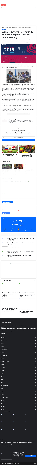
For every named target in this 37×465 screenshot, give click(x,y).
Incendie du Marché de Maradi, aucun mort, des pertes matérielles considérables (9, 310)
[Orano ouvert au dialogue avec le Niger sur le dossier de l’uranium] (10, 287)
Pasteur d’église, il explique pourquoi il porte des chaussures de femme (20, 246)
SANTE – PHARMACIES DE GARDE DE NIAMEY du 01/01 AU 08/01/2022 (6, 171)
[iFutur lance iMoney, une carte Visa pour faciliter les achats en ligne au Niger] (6, 417)
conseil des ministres (4, 348)
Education (2, 358)
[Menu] (1, 8)
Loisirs (2, 373)
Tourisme (2, 404)
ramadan (2, 444)
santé (5, 444)
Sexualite (2, 394)
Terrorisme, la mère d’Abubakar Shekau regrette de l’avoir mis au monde (18, 171)
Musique (2, 382)
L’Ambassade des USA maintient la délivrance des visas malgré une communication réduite (26, 312)
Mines (2, 379)
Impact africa (26, 113)
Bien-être (2, 343)
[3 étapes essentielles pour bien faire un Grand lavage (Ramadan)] (5, 257)
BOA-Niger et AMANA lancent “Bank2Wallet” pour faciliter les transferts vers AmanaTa (27, 294)
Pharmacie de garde (4, 385)
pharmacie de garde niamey (23, 442)
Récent (27, 234)
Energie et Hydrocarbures (5, 361)
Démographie (3, 352)
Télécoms (2, 400)
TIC (1, 403)
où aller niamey (9, 442)
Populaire (9, 234)
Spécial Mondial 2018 (4, 397)
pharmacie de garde (15, 442)
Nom (3, 193)
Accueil (4, 27)
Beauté (2, 342)
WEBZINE (7, 27)
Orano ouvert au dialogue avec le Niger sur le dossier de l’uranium (10, 294)
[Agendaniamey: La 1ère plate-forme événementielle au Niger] (7, 8)
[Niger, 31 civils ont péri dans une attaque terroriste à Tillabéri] (30, 424)
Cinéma (2, 346)
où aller (5, 442)
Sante (2, 391)
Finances (2, 364)
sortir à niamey (10, 444)
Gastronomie (3, 367)
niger (2, 442)
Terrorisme (3, 401)
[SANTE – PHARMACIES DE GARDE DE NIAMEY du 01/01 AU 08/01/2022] (7, 166)
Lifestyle (2, 370)
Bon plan (2, 345)
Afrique (9, 113)
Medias (2, 376)
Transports (3, 406)
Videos (2, 407)
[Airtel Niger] (18, 2)
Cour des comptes (4, 349)
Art (1, 339)
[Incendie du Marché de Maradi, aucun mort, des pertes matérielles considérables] (10, 302)
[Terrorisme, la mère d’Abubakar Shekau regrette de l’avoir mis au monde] (18, 166)
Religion (2, 388)
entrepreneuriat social (17, 113)
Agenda (2, 336)
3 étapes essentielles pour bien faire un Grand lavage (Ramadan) (19, 255)
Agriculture (3, 337)
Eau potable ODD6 (4, 355)
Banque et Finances (4, 340)
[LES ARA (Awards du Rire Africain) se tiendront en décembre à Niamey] (30, 166)
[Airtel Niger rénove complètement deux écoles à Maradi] (30, 432)
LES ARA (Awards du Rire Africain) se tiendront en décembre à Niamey (29, 171)
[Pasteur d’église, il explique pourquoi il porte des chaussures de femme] (5, 248)
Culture (2, 351)
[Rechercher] (35, 8)
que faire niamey (30, 442)
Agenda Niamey (6, 42)
